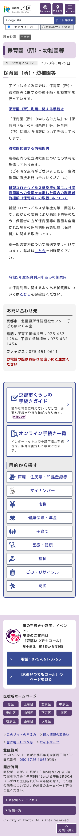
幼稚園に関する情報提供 (29, 148)
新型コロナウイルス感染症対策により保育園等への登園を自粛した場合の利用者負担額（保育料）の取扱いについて (42, 193)
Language (45, 11)
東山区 (11, 712)
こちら (40, 251)
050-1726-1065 (33, 759)
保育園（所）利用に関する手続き (36, 109)
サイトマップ (50, 742)
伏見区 (46, 721)
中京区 (64, 704)
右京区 (11, 721)
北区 (11, 704)
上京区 (29, 704)
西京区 (29, 721)
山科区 (29, 712)
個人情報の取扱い (56, 734)
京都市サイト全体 (58, 27)
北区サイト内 (24, 27)
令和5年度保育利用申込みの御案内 (38, 277)
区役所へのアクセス (23, 800)
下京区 (46, 712)
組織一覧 (14, 810)
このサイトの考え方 (21, 734)
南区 (64, 712)
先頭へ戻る (66, 830)
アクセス (58, 11)
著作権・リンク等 (20, 742)
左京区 (46, 704)
